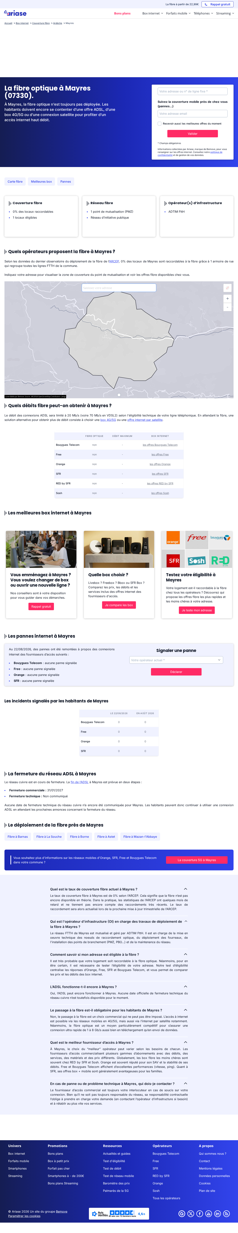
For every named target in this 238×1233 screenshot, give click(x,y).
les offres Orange (160, 464)
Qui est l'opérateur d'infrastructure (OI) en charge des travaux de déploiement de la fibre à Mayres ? (116, 924)
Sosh (156, 1191)
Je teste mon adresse (197, 610)
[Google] (181, 1213)
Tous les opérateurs (166, 1198)
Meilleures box (41, 181)
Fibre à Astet (106, 836)
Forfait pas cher (59, 1168)
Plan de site (207, 1191)
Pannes (65, 181)
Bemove (61, 1211)
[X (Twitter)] (190, 1213)
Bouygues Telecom (166, 1153)
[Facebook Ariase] (199, 1213)
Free (156, 1161)
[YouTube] (208, 1213)
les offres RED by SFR (160, 483)
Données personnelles (214, 1176)
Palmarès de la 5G (116, 1191)
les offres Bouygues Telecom (160, 444)
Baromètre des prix (116, 1183)
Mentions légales (210, 1168)
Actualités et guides (116, 1153)
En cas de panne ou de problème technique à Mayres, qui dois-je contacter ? (112, 1084)
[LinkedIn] (217, 1213)
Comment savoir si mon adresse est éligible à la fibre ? (94, 954)
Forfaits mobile (18, 1161)
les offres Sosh (160, 493)
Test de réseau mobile (118, 1176)
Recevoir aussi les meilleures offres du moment (192, 123)
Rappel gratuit (41, 606)
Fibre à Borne (79, 836)
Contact (204, 1161)
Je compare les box (119, 605)
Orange (158, 1183)
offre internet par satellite (145, 420)
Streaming (15, 1176)
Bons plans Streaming (63, 1183)
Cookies (204, 1183)
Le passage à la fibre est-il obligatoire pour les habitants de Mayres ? (106, 1010)
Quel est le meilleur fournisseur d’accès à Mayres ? (92, 1042)
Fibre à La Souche (49, 836)
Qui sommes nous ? (212, 1153)
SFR (155, 1168)
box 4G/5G (108, 420)
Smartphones (17, 1168)
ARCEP (114, 261)
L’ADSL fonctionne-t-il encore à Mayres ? (83, 987)
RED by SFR (161, 1176)
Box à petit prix (58, 1161)
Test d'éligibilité (114, 1161)
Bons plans (55, 1153)
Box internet (16, 1153)
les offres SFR (160, 473)
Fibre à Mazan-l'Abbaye (140, 836)
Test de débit (112, 1168)
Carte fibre (15, 181)
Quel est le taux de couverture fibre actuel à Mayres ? (93, 889)
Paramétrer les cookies (24, 1216)
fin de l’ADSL (80, 782)
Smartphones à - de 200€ (66, 1176)
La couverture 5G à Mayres (197, 860)
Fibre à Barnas (18, 836)
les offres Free (160, 454)
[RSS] (226, 1213)
